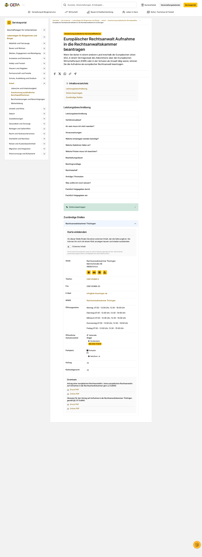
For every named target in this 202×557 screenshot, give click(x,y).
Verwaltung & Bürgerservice (44, 12)
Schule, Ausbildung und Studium (22, 78)
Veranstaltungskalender (170, 5)
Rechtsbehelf (71, 170)
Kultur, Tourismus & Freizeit (162, 12)
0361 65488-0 (93, 279)
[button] (101, 207)
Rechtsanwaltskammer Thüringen (81, 223)
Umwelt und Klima (16, 108)
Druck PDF (74, 389)
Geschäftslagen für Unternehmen (22, 30)
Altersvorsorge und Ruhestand (22, 154)
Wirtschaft (73, 12)
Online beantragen (74, 93)
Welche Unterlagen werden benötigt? (82, 139)
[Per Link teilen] (70, 73)
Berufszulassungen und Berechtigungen (28, 99)
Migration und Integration (20, 149)
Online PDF (74, 394)
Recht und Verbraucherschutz (21, 134)
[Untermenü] (44, 30)
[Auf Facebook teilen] (55, 73)
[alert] (101, 207)
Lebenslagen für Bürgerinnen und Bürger (22, 37)
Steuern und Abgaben (18, 68)
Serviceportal (190, 5)
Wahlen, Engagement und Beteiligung (25, 53)
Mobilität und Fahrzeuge (19, 43)
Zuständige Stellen (74, 97)
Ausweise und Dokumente (20, 58)
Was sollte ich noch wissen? (78, 183)
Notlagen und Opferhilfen (20, 128)
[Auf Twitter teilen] (60, 73)
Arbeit (11, 83)
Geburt (12, 114)
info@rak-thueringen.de (97, 293)
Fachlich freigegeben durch (78, 189)
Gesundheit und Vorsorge (20, 124)
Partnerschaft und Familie (20, 73)
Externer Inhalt (79, 246)
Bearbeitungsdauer (74, 158)
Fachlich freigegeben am (76, 195)
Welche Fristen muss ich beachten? (81, 151)
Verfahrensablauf (73, 120)
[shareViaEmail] (75, 73)
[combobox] (99, 5)
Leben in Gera (132, 12)
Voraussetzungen (74, 132)
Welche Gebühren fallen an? (78, 145)
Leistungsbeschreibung (76, 88)
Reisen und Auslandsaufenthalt (22, 144)
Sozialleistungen (16, 119)
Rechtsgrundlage (73, 164)
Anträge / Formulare (74, 176)
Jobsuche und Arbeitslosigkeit (24, 88)
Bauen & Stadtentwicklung (102, 12)
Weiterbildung (17, 103)
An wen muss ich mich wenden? (80, 126)
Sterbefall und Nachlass (19, 139)
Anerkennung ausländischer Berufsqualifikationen (23, 93)
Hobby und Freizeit (17, 63)
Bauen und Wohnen (17, 48)
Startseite (56, 20)
